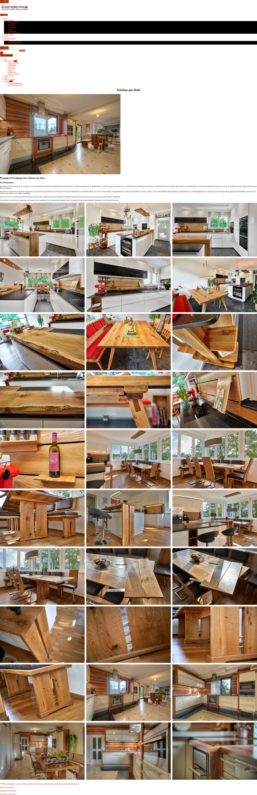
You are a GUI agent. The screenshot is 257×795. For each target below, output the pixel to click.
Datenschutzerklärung (15, 42)
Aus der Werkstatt (9, 38)
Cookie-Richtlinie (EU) (15, 44)
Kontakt (6, 40)
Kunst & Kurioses (13, 33)
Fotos (6, 36)
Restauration (12, 31)
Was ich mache (9, 20)
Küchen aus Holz (13, 22)
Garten (10, 29)
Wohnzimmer (12, 24)
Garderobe (11, 25)
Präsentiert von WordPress (8, 790)
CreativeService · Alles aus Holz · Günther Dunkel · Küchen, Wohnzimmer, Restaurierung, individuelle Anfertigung (42, 784)
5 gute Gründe (8, 34)
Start (5, 18)
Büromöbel (11, 27)
